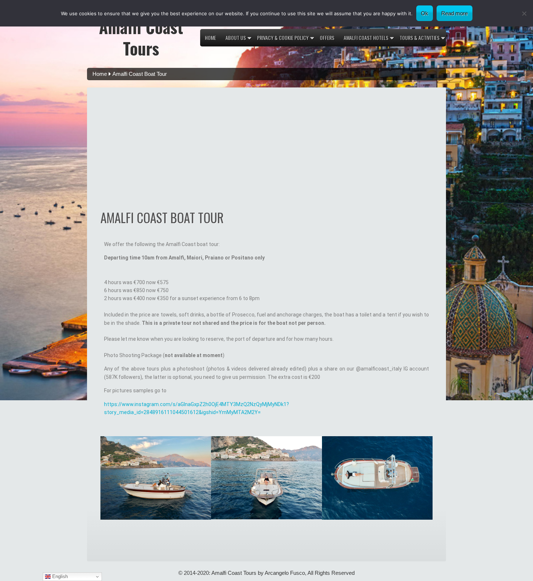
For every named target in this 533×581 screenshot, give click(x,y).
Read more (454, 13)
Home (210, 37)
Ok (424, 13)
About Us (236, 37)
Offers (327, 37)
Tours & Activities (419, 37)
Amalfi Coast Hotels (366, 37)
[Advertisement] (266, 153)
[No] (524, 13)
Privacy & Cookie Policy (283, 37)
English (59, 576)
